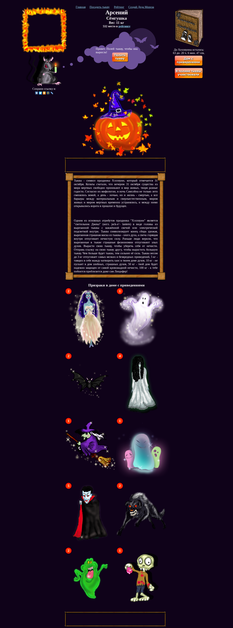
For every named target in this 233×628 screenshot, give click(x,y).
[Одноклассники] (44, 93)
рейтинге (124, 26)
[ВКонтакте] (37, 93)
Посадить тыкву (100, 7)
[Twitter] (40, 93)
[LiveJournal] (52, 93)
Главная (81, 7)
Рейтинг (119, 7)
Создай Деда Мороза (141, 7)
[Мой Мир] (48, 93)
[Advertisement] (44, 30)
